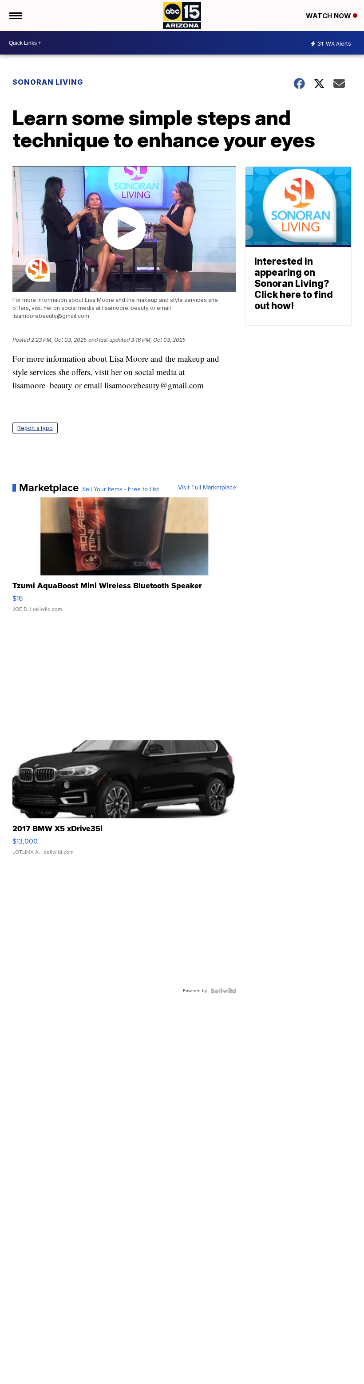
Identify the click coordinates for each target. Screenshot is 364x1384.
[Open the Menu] (15, 15)
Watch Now (329, 16)
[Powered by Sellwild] (223, 991)
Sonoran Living (47, 82)
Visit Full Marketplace (207, 488)
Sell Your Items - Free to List (120, 489)
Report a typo (35, 428)
